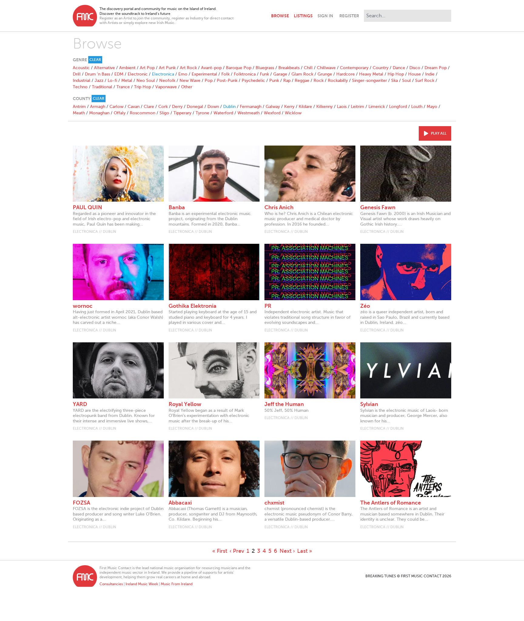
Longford (398, 106)
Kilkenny (324, 106)
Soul (406, 80)
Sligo (164, 113)
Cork (163, 106)
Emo (182, 74)
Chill (308, 67)
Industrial (81, 80)
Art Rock (188, 67)
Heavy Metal (371, 74)
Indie (430, 74)
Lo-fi (112, 80)
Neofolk (167, 80)
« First (219, 551)
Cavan (133, 106)
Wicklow (293, 113)
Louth (416, 106)
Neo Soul (145, 80)
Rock (319, 80)
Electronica (163, 74)
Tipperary (182, 113)
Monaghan (99, 113)
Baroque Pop (238, 67)
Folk (225, 74)
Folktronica (245, 74)
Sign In (325, 15)
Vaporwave (166, 87)
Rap (287, 80)
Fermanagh (250, 106)
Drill (77, 74)
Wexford (272, 113)
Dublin (229, 106)
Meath (79, 113)
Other (186, 87)
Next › (287, 551)
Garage (280, 74)
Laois (342, 106)
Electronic (138, 74)
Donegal (195, 106)
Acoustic (81, 67)
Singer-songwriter (369, 80)
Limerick (376, 106)
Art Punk (167, 67)
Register (349, 15)
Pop (209, 80)
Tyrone (202, 113)
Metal (126, 80)
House (414, 74)
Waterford (223, 113)
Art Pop (147, 67)
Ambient (127, 67)
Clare (149, 106)
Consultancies (111, 584)
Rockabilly (338, 80)
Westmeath (248, 113)
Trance (123, 87)
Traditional (102, 87)
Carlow (116, 106)
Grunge (324, 74)
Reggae (302, 80)
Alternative (104, 67)
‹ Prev (237, 551)
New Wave (190, 80)
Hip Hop (396, 74)
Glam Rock (302, 74)
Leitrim (357, 106)
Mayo (432, 106)
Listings (303, 15)
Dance (399, 67)
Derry (177, 106)
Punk (274, 80)
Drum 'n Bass (97, 74)
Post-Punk (227, 80)
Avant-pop (211, 67)
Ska (394, 80)
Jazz (99, 80)
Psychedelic (253, 80)
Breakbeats (289, 67)
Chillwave (326, 67)
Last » (304, 551)
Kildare (305, 106)
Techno (80, 87)
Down (213, 106)
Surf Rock (424, 80)
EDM (118, 74)
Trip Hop (142, 87)
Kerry (289, 106)
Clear (95, 60)
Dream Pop (436, 67)
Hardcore (345, 74)
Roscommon (142, 113)
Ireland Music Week (142, 584)
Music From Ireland (177, 584)
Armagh (97, 106)
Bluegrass (265, 67)
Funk (264, 74)
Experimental (204, 74)
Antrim (79, 106)
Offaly (120, 113)
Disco (414, 67)
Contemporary (354, 67)
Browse (280, 15)
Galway (273, 106)
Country (380, 67)
